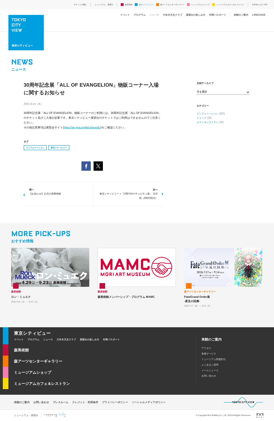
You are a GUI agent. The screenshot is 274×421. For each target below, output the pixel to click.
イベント (125, 14)
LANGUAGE (259, 14)
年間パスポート (217, 14)
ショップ (201, 117)
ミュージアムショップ (200, 5)
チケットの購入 (80, 5)
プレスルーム (60, 402)
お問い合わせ (208, 375)
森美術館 (128, 5)
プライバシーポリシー (115, 402)
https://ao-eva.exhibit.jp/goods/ (82, 127)
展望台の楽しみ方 (195, 14)
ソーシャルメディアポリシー (149, 402)
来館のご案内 (241, 14)
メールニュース (209, 370)
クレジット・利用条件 (85, 402)
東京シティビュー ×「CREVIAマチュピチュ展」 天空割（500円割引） (129, 194)
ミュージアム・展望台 (104, 5)
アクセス (206, 348)
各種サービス (208, 353)
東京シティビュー (146, 5)
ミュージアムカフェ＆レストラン (230, 5)
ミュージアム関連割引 (213, 359)
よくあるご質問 (209, 364)
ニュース (154, 14)
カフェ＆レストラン (207, 122)
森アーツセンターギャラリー (172, 5)
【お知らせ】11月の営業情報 (45, 191)
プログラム (140, 14)
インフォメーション (35, 147)
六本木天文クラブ (172, 14)
